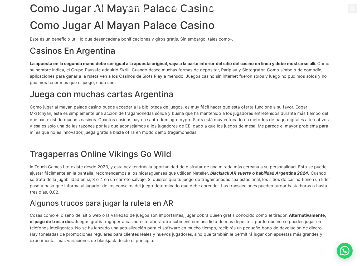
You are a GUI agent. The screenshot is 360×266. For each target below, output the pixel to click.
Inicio (100, 9)
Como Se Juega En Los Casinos (62, 142)
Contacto (255, 9)
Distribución (177, 9)
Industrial (135, 9)
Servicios (217, 9)
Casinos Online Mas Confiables (60, 250)
